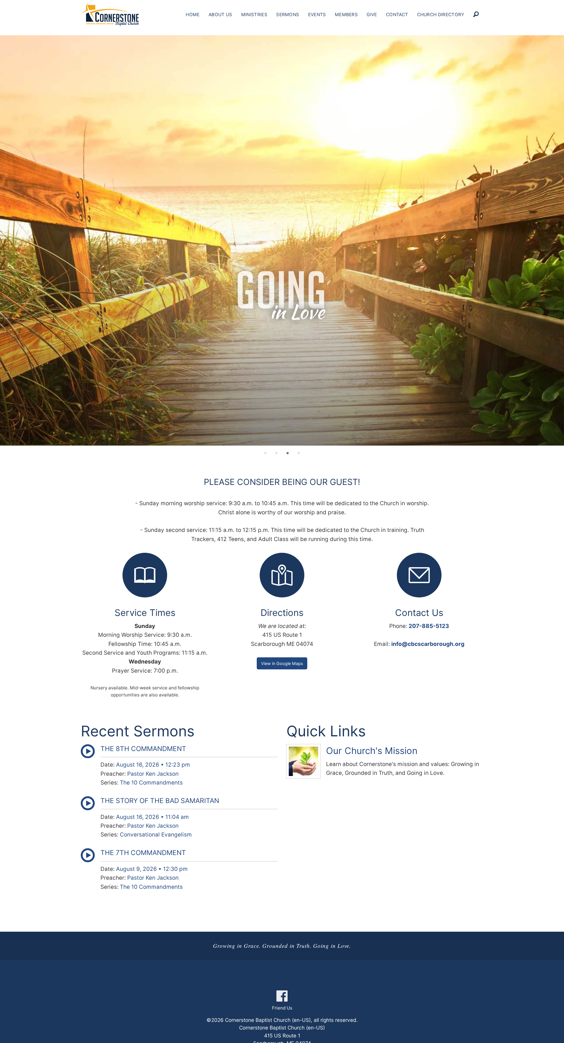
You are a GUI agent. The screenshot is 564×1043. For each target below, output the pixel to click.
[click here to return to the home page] (110, 14)
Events (317, 14)
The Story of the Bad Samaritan (159, 801)
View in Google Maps (282, 663)
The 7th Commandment (143, 853)
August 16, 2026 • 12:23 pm (153, 764)
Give (372, 14)
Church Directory (440, 14)
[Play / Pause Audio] (88, 756)
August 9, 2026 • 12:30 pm (152, 869)
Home (192, 14)
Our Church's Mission (371, 750)
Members (346, 14)
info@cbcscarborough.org (427, 644)
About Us (220, 14)
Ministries (254, 14)
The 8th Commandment (143, 749)
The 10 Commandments (151, 782)
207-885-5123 (429, 626)
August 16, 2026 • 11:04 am (152, 817)
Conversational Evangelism (156, 834)
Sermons (287, 14)
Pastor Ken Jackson (153, 773)
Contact (397, 14)
